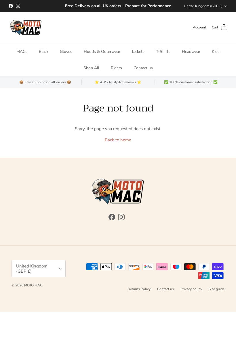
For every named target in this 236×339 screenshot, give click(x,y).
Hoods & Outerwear (102, 51)
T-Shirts (163, 51)
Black (43, 51)
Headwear (191, 51)
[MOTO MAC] (26, 27)
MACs (21, 51)
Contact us (143, 68)
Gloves (66, 51)
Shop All (91, 68)
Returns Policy (139, 289)
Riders (116, 68)
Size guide (216, 289)
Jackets (138, 51)
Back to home (118, 140)
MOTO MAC (33, 285)
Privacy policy (191, 289)
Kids (216, 51)
